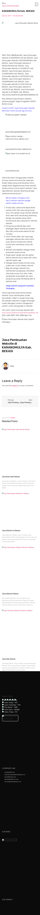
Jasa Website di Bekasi (11, 530)
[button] (36, 4)
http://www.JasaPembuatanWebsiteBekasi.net (20, 313)
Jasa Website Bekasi (10, 594)
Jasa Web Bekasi (8, 659)
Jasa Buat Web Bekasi (11, 477)
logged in (15, 385)
